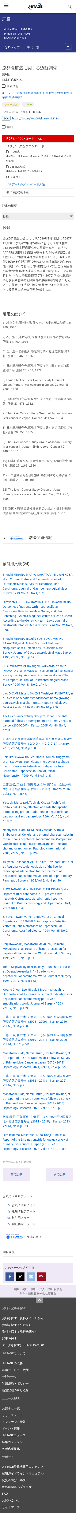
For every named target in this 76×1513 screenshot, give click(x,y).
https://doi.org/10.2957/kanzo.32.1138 (35, 118)
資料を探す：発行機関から (20, 1332)
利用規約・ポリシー (15, 1383)
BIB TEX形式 (17, 167)
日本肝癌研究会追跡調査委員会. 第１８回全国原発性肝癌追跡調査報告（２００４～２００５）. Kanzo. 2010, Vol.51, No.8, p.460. (37, 743)
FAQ (5, 1494)
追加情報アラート (23, 1211)
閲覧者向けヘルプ (14, 1480)
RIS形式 (15, 152)
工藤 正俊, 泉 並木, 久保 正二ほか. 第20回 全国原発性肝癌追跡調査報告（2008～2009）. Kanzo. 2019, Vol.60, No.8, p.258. (37, 1021)
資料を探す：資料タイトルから (22, 1318)
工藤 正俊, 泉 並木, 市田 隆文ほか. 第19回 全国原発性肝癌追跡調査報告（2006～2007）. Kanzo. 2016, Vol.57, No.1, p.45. (37, 789)
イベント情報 (11, 1428)
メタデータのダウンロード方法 (25, 184)
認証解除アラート (23, 1224)
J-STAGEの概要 (12, 1363)
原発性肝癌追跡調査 (29, 93)
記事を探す (9, 1338)
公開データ (9, 1377)
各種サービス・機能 (15, 1370)
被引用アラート (22, 1218)
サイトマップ (11, 1507)
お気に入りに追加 (23, 1205)
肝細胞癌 (48, 93)
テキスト (15, 177)
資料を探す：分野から (17, 1325)
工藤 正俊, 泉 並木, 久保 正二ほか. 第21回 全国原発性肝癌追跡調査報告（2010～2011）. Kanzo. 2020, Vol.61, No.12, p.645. (37, 1039)
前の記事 (16, 1174)
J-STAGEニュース (14, 1435)
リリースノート (12, 1415)
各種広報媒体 (11, 1449)
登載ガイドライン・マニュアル (22, 1473)
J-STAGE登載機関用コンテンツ (22, 1467)
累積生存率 (16, 97)
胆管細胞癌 (62, 93)
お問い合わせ (11, 1500)
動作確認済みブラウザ (17, 1487)
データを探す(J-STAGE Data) (21, 1345)
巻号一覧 (33, 47)
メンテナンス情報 (14, 1422)
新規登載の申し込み (15, 1390)
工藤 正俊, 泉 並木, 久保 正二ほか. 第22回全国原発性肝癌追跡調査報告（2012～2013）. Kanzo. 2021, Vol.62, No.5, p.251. (37, 1080)
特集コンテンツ (12, 1442)
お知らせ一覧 (11, 1408)
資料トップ (12, 47)
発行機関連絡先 (17, 192)
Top (39, 1300)
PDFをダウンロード (24, 138)
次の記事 (59, 1174)
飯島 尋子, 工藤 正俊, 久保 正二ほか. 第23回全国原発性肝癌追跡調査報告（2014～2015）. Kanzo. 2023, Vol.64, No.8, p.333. (37, 1121)
